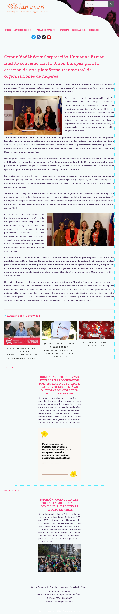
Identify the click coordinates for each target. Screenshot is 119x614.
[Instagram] (44, 37)
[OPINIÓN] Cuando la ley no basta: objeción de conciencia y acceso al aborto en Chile (59, 504)
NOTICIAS (64, 30)
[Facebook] (39, 37)
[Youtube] (49, 37)
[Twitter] (33, 37)
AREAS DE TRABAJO (46, 30)
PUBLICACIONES (79, 30)
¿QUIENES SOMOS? (22, 30)
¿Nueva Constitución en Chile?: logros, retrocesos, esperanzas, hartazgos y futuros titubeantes (59, 350)
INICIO (8, 30)
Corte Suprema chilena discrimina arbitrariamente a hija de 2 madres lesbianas (22, 353)
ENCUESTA (94, 30)
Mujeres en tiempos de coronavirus (96, 344)
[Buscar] (111, 4)
